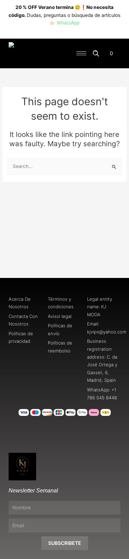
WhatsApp (68, 23)
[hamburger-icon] (81, 53)
